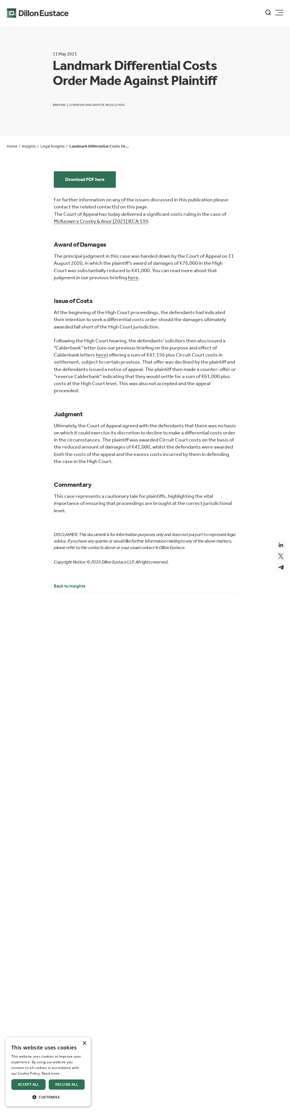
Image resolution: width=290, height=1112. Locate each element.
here (133, 277)
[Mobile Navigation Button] (279, 12)
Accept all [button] (28, 1084)
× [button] (84, 1043)
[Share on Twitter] (280, 556)
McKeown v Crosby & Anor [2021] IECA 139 (101, 221)
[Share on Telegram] (280, 567)
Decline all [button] (66, 1084)
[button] (48, 1097)
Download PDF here (85, 179)
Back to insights (70, 586)
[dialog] (48, 1071)
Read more (51, 1073)
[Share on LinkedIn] (280, 544)
